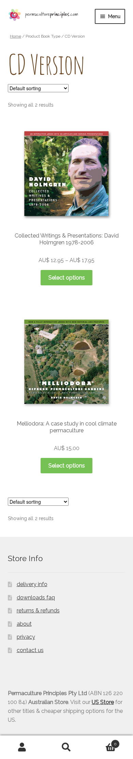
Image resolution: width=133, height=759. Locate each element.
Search (66, 747)
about (24, 624)
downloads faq (36, 597)
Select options (66, 277)
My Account (22, 747)
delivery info (32, 584)
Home (15, 36)
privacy (26, 637)
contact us (30, 650)
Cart (103, 741)
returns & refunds (38, 610)
